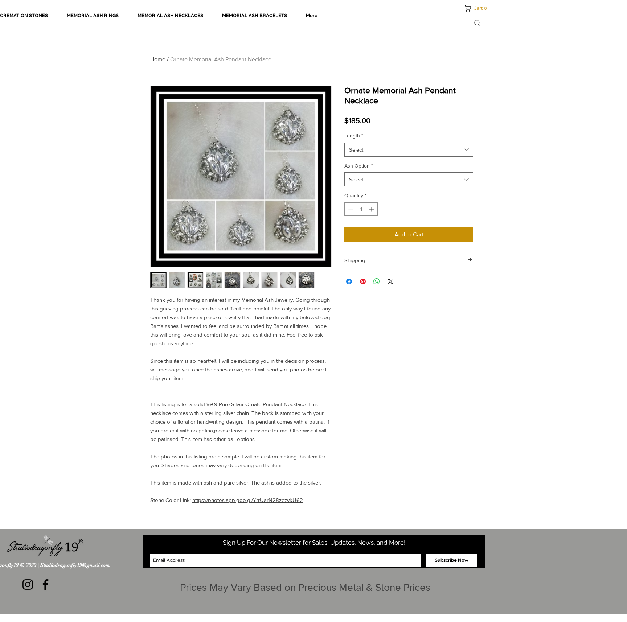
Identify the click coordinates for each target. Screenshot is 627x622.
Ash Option (358, 166)
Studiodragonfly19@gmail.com (75, 565)
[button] (477, 8)
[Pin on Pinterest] (362, 281)
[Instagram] (28, 584)
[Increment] (372, 209)
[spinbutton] (361, 209)
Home (157, 59)
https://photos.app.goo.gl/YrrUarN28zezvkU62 (247, 500)
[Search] (477, 23)
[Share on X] (390, 281)
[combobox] (408, 150)
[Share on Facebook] (349, 281)
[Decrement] (350, 209)
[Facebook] (45, 584)
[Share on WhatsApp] (376, 281)
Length (353, 136)
